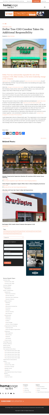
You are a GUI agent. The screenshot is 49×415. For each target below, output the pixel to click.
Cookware (8, 318)
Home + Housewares (8, 290)
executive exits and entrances (33, 81)
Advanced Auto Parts (10, 231)
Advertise (43, 1)
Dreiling (29, 231)
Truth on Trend (8, 376)
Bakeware (8, 316)
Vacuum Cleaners (10, 299)
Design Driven (8, 368)
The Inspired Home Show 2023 (12, 352)
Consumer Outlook (9, 366)
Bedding (8, 302)
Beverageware (9, 333)
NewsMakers (8, 288)
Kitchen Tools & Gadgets (12, 324)
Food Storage (9, 322)
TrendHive (7, 375)
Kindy (13, 233)
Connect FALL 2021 (9, 281)
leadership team (41, 101)
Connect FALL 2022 (9, 283)
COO (17, 231)
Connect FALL (6, 280)
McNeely (17, 233)
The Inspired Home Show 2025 (12, 356)
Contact (26, 388)
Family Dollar (35, 231)
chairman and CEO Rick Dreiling (31, 102)
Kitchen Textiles (10, 311)
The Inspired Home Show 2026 (12, 357)
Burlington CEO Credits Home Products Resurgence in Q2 (18, 224)
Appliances (7, 292)
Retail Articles (11, 36)
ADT (4, 231)
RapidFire (7, 370)
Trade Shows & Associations (10, 359)
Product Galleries (7, 343)
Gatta (40, 231)
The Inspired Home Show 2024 (12, 354)
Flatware (8, 336)
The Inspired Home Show (9, 349)
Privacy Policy (27, 392)
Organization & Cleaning (11, 326)
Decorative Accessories (11, 306)
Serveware (8, 338)
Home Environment (10, 293)
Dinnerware (9, 334)
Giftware (8, 309)
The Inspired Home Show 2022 (12, 350)
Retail (38, 390)
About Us (29, 1)
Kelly (10, 233)
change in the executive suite (15, 87)
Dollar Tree (25, 231)
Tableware (7, 331)
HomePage (6, 233)
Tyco (20, 233)
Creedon (20, 231)
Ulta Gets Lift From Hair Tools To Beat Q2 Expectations (17, 190)
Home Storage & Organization (13, 329)
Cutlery (7, 320)
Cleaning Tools (9, 327)
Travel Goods (8, 340)
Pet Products (9, 313)
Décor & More (8, 301)
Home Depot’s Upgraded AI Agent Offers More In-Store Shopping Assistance (23, 183)
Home (3, 23)
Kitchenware (8, 315)
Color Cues (7, 363)
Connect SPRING (7, 285)
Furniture (8, 308)
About (25, 386)
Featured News (7, 287)
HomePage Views (7, 342)
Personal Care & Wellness (12, 297)
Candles (8, 304)
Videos (5, 361)
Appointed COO (6, 81)
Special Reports (7, 347)
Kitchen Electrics (10, 295)
